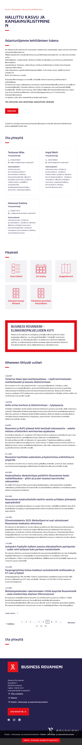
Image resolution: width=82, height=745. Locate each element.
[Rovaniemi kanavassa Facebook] (9, 720)
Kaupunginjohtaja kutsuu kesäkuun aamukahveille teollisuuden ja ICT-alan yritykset (40, 571)
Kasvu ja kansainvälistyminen (32, 9)
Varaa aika (11, 111)
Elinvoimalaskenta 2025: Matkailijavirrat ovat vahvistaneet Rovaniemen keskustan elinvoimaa (36, 521)
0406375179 (15, 211)
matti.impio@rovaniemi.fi (58, 162)
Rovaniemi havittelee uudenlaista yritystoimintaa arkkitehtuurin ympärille (39, 458)
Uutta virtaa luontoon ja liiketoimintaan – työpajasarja (34, 405)
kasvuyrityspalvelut (15, 177)
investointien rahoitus (17, 174)
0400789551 (52, 160)
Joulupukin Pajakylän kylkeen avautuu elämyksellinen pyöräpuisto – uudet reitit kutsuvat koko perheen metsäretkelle (40, 548)
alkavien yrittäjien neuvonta (19, 225)
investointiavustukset (17, 172)
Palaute (12, 697)
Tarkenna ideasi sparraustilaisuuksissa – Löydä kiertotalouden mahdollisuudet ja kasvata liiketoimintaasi (38, 380)
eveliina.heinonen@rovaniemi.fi (23, 213)
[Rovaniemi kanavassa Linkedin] (19, 720)
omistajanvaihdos (23, 190)
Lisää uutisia (10, 613)
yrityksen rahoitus (64, 174)
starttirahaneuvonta (53, 187)
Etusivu (7, 9)
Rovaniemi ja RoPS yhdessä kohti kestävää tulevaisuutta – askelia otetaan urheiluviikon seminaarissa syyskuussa (40, 429)
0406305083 (15, 160)
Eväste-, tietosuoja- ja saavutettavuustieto (28, 702)
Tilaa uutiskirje (15, 693)
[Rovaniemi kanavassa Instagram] (14, 720)
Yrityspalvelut (16, 9)
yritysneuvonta (14, 169)
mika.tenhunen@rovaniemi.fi (22, 162)
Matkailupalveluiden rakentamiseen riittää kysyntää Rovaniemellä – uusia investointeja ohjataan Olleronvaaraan (40, 592)
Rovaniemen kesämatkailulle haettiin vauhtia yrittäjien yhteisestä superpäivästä (40, 500)
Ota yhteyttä (18, 711)
